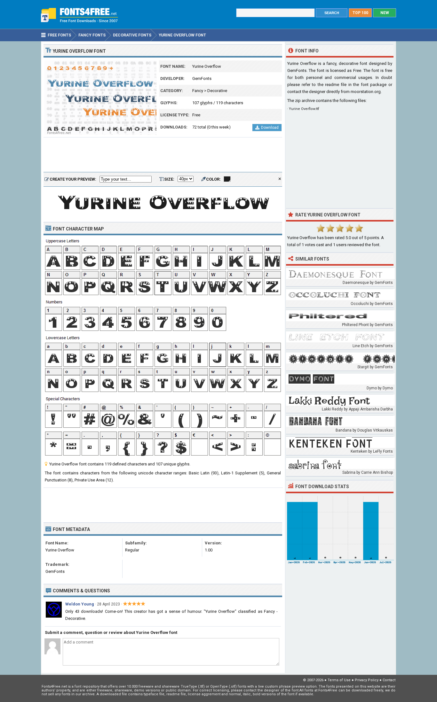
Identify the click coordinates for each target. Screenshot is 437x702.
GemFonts (201, 78)
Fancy (197, 90)
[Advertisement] (163, 155)
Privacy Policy (366, 680)
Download (270, 127)
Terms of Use (339, 680)
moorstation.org (366, 91)
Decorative (217, 90)
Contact (389, 680)
